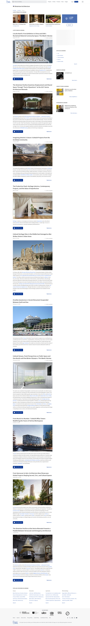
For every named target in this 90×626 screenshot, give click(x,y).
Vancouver (32, 514)
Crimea (24, 338)
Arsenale (46, 575)
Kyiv (45, 515)
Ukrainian (16, 116)
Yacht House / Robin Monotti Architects (20, 598)
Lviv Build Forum (68, 73)
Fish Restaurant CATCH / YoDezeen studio (36, 596)
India (33, 515)
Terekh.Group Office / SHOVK (67, 600)
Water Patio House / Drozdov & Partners (20, 593)
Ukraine (29, 168)
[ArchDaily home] (8, 1)
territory (27, 573)
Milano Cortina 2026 (34, 395)
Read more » (49, 79)
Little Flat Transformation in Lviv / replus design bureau (39, 595)
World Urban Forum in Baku (46, 395)
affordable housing (24, 128)
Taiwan (44, 404)
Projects (49, 1)
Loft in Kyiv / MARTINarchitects (34, 593)
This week (15, 65)
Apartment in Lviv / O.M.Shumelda (52, 595)
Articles (54, 1)
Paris (44, 394)
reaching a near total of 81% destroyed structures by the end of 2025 (31, 283)
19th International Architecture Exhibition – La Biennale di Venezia (37, 565)
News (62, 1)
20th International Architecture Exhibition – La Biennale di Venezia (37, 116)
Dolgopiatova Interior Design (34, 25)
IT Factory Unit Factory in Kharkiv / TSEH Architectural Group (73, 598)
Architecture (49, 168)
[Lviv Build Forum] (59, 75)
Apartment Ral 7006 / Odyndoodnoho (53, 596)
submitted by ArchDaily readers (27, 175)
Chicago (28, 405)
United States (38, 404)
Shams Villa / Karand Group (18, 600)
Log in (72, 1)
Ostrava (46, 514)
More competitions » (73, 96)
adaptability (20, 463)
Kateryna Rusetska (16, 575)
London (22, 515)
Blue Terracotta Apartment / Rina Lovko (53, 598)
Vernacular (28, 568)
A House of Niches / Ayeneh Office (19, 596)
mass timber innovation (24, 514)
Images (66, 1)
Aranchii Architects (49, 25)
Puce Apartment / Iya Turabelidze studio (53, 593)
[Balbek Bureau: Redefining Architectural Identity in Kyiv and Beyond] (59, 108)
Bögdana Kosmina (36, 573)
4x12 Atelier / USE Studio (66, 595)
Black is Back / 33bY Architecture (35, 598)
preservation (39, 221)
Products (58, 1)
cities (15, 453)
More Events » (74, 80)
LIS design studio (16, 25)
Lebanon (46, 277)
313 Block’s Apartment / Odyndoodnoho (53, 600)
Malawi (14, 404)
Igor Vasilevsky (26, 343)
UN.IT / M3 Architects (66, 596)
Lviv (39, 400)
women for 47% (42, 70)
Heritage (14, 221)
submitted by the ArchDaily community (32, 460)
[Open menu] (83, 2)
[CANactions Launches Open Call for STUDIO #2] (59, 92)
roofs (42, 570)
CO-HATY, (27, 118)
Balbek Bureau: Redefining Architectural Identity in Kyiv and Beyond (71, 107)
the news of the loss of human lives (28, 272)
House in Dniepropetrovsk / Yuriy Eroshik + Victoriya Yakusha (24, 595)
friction (18, 222)
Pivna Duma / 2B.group (33, 600)
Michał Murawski (44, 573)
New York (49, 394)
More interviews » (74, 113)
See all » (69, 25)
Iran (21, 275)
